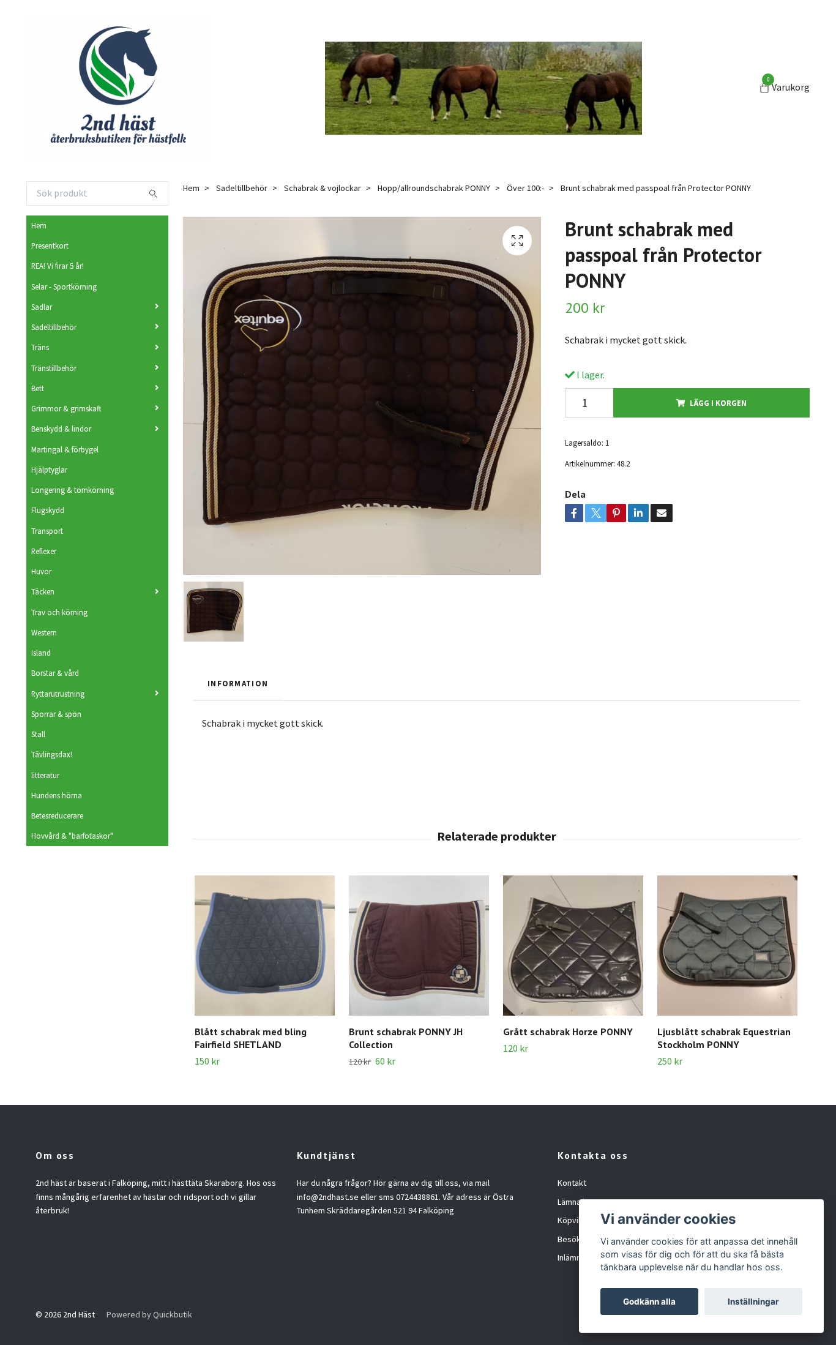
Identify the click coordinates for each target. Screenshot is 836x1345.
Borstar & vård (55, 673)
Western (44, 632)
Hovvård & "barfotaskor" (72, 836)
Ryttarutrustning (57, 694)
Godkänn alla (649, 1301)
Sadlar (41, 307)
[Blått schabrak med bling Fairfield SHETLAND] (265, 945)
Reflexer (43, 551)
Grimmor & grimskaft (66, 408)
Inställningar (753, 1301)
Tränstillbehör (54, 368)
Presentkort (50, 245)
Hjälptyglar (49, 469)
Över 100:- (525, 187)
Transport (47, 531)
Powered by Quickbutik (149, 1314)
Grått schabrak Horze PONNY (568, 1031)
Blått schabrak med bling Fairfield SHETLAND (251, 1038)
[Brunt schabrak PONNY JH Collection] (419, 945)
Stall (38, 734)
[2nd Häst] (118, 88)
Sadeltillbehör (54, 327)
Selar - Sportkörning (64, 286)
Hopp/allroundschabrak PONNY (434, 187)
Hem (39, 225)
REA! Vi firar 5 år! (57, 266)
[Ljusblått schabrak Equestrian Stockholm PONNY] (727, 945)
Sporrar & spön (56, 714)
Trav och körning (59, 612)
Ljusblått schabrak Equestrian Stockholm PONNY (724, 1038)
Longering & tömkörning (72, 490)
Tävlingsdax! (51, 754)
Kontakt (572, 1182)
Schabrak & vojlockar (322, 187)
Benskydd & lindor (61, 428)
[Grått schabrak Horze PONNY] (573, 945)
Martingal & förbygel (65, 449)
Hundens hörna (56, 795)
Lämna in (573, 1201)
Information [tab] (237, 683)
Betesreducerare (57, 815)
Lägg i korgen (718, 403)
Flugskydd (47, 510)
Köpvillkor (576, 1220)
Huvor (41, 571)
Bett (37, 388)
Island (41, 653)
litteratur (45, 775)
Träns (40, 347)
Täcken (42, 591)
